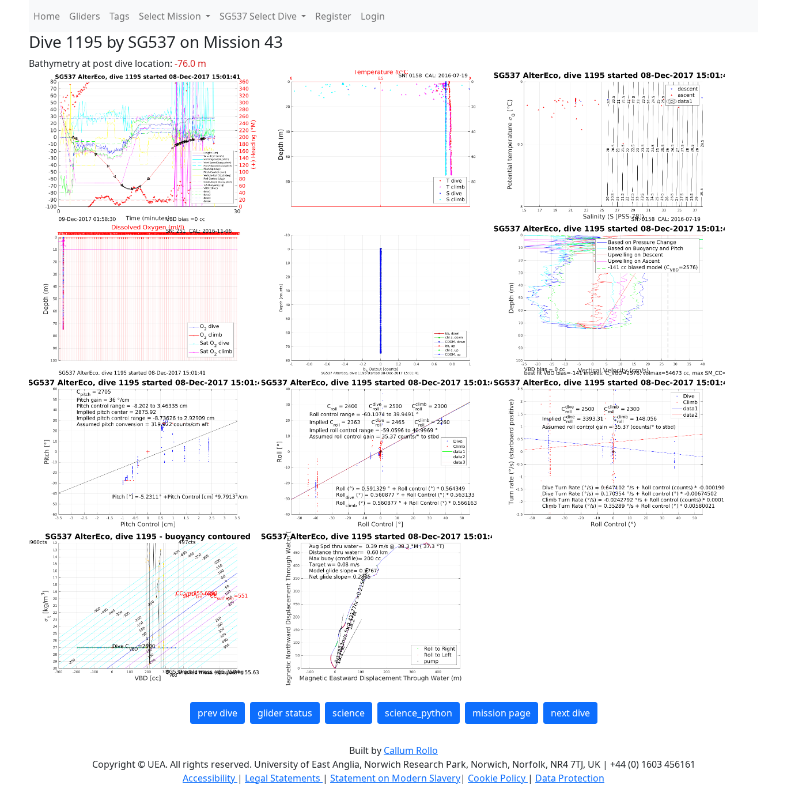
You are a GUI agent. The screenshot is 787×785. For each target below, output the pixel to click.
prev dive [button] (217, 713)
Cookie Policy (498, 778)
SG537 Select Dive (259, 16)
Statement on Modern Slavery (395, 778)
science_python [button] (418, 713)
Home (46, 16)
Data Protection (569, 778)
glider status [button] (285, 713)
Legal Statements (284, 778)
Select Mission (171, 16)
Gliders (84, 16)
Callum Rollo (411, 750)
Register (333, 16)
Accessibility (210, 778)
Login (373, 16)
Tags (119, 16)
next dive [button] (570, 713)
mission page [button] (501, 713)
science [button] (348, 713)
